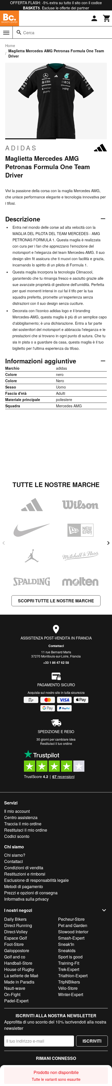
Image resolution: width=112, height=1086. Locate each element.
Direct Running (18, 925)
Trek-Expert (68, 969)
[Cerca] (19, 32)
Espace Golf (15, 938)
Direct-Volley (16, 932)
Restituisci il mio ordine (25, 830)
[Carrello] (107, 18)
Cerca (28, 33)
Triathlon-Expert (73, 976)
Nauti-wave (14, 988)
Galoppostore (16, 950)
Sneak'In (66, 944)
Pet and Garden (72, 925)
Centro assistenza (21, 817)
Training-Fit (68, 963)
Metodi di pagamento (23, 886)
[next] (108, 543)
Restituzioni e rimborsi (24, 874)
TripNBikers (69, 982)
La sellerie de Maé (21, 976)
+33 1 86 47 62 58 (56, 662)
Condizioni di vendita (23, 868)
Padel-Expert (16, 1001)
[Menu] (6, 32)
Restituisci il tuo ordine (56, 743)
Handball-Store (18, 963)
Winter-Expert (70, 994)
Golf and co (14, 957)
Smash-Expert (71, 938)
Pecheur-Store (71, 919)
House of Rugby (19, 969)
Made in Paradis (19, 982)
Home (10, 45)
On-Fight (12, 994)
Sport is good (70, 957)
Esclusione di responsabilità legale (36, 880)
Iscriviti (92, 1041)
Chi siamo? (14, 855)
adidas (21, 148)
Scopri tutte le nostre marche (56, 601)
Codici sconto (16, 836)
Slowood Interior (73, 932)
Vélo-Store (68, 988)
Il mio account (17, 811)
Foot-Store (14, 944)
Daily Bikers (15, 919)
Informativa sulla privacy (26, 899)
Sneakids (67, 950)
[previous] (3, 543)
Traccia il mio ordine (22, 824)
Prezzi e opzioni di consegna (31, 893)
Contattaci (56, 646)
